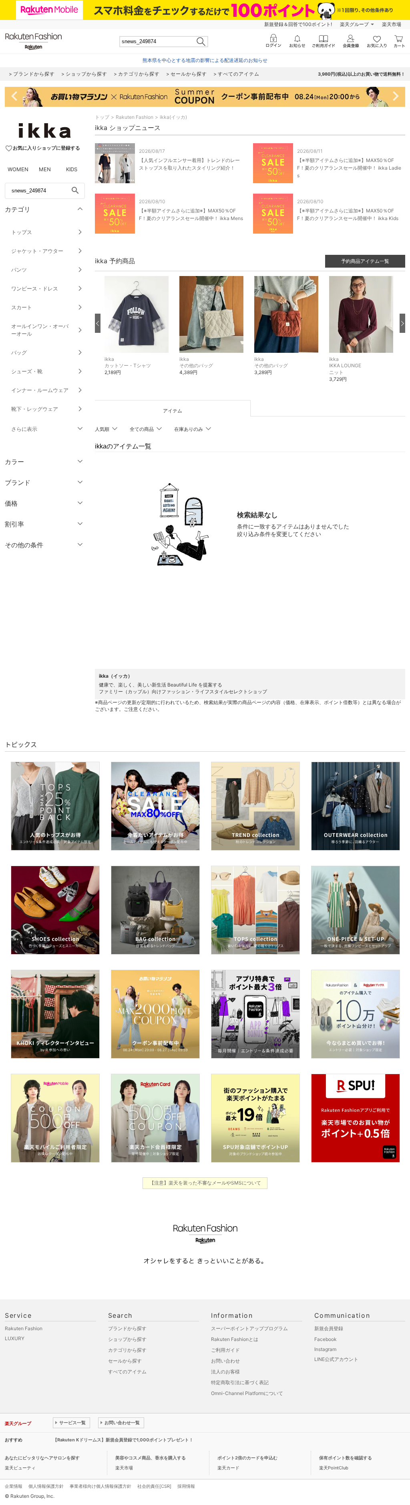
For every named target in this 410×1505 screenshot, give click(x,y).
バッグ (19, 352)
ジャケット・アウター (37, 251)
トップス (21, 232)
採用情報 (186, 1486)
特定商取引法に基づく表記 (240, 1382)
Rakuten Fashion (134, 117)
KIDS (71, 169)
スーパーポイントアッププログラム (249, 1328)
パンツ (19, 269)
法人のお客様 (225, 1372)
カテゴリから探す (127, 1350)
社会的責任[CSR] (154, 1486)
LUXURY (14, 1338)
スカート (21, 307)
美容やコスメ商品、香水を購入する (150, 1458)
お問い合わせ (225, 1361)
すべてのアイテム (127, 1372)
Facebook (325, 1339)
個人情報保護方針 (46, 1486)
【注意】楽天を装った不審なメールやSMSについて (205, 1183)
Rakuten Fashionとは (234, 1339)
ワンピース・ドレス (34, 288)
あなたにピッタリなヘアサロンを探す (42, 1458)
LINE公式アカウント (336, 1359)
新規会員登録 (328, 1328)
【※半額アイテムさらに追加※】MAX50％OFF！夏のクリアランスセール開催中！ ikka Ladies (349, 167)
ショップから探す (127, 1339)
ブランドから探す (127, 1328)
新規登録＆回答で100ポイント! (298, 24)
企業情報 (13, 1486)
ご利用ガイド (225, 1350)
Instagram (325, 1349)
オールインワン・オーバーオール (39, 330)
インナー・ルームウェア (39, 390)
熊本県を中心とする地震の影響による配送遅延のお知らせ (205, 60)
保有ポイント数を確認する (345, 1458)
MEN (45, 169)
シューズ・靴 (26, 371)
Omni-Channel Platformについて (247, 1393)
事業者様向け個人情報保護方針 (100, 1486)
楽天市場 (391, 24)
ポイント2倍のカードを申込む (247, 1458)
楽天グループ (354, 24)
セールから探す (125, 1361)
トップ (102, 117)
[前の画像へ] (97, 323)
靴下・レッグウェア (34, 409)
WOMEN (18, 169)
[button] (137, 332)
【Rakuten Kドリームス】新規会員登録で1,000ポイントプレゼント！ (123, 1440)
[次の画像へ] (402, 323)
